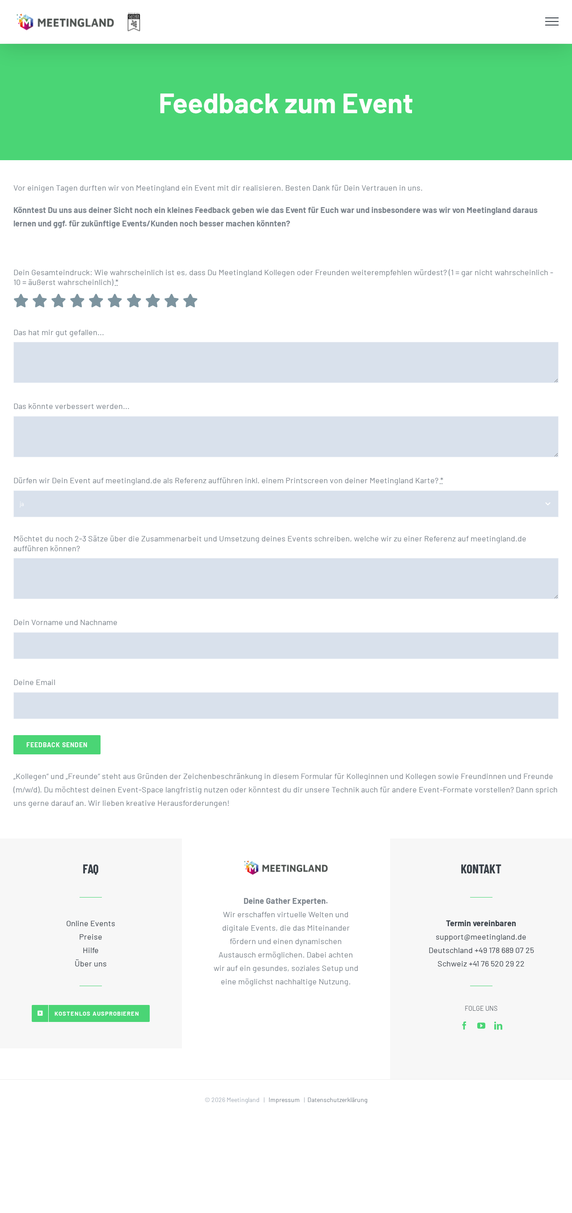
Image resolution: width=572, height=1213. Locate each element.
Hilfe (91, 950)
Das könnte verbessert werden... (71, 406)
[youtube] (481, 1025)
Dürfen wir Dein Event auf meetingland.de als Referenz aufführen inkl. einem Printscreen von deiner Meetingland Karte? (228, 480)
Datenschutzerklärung (337, 1099)
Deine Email (34, 682)
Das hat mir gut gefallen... (58, 332)
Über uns (91, 963)
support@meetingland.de (481, 936)
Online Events (90, 923)
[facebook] (464, 1025)
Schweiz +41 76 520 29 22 (481, 963)
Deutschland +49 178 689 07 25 (481, 950)
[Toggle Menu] (552, 21)
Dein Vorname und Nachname (65, 622)
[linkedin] (498, 1025)
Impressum (284, 1099)
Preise (90, 936)
